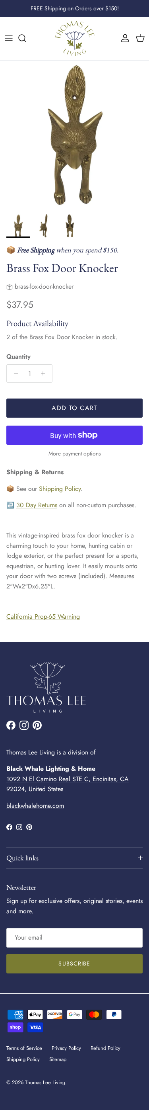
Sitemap (57, 1059)
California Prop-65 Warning (43, 616)
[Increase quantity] (45, 373)
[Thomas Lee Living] (75, 38)
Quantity (18, 356)
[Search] (26, 38)
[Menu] (8, 38)
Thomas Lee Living (45, 1082)
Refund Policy (105, 1048)
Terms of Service (24, 1048)
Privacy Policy (66, 1048)
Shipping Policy (60, 488)
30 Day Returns (36, 505)
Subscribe (74, 963)
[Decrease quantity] (14, 373)
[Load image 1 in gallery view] (74, 135)
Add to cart (74, 407)
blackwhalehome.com (35, 805)
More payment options (74, 453)
